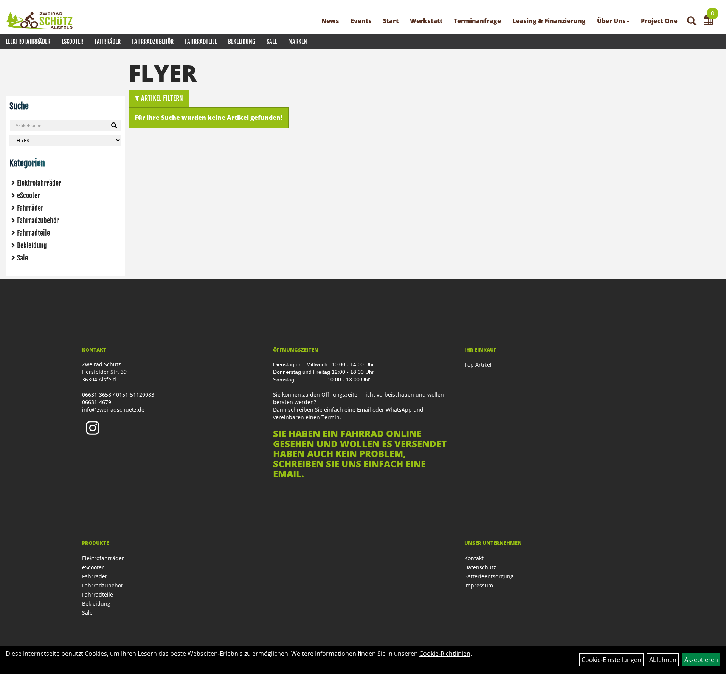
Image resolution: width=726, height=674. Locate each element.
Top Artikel (478, 364)
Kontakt (474, 558)
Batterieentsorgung (488, 576)
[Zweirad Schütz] (39, 20)
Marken (297, 41)
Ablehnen (662, 659)
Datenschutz (480, 567)
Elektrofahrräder (28, 41)
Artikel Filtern (161, 98)
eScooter (72, 41)
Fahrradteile (201, 41)
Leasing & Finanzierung (549, 21)
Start (391, 21)
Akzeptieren (701, 659)
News (330, 21)
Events (361, 21)
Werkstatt (426, 21)
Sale (272, 41)
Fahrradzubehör (153, 41)
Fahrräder (108, 41)
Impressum (478, 585)
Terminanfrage (477, 21)
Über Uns (611, 21)
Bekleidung (241, 41)
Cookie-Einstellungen (611, 659)
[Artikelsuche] (691, 21)
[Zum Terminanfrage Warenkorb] (708, 21)
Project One (659, 21)
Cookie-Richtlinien (444, 653)
